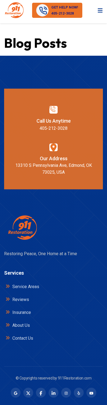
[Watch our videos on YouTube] (91, 393)
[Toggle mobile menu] (100, 10)
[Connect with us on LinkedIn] (53, 393)
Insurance (21, 312)
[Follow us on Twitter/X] (28, 393)
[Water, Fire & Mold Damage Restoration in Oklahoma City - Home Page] (14, 10)
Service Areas (25, 286)
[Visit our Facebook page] (41, 393)
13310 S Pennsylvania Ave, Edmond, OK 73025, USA (53, 169)
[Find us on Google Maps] (16, 393)
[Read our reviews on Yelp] (79, 393)
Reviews (20, 299)
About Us (20, 325)
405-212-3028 (53, 128)
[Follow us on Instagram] (66, 393)
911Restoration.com (75, 378)
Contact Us (22, 338)
